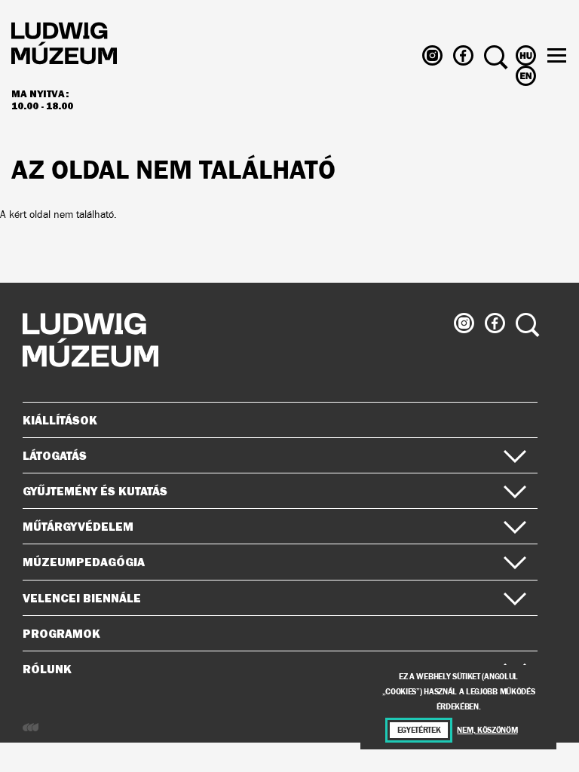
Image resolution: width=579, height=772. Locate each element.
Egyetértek (419, 730)
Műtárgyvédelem (78, 526)
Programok (61, 633)
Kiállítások (60, 419)
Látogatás (55, 455)
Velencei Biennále (82, 597)
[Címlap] (64, 45)
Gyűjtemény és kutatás (95, 490)
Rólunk (47, 668)
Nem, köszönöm (487, 730)
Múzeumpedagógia (84, 561)
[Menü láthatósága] (556, 55)
